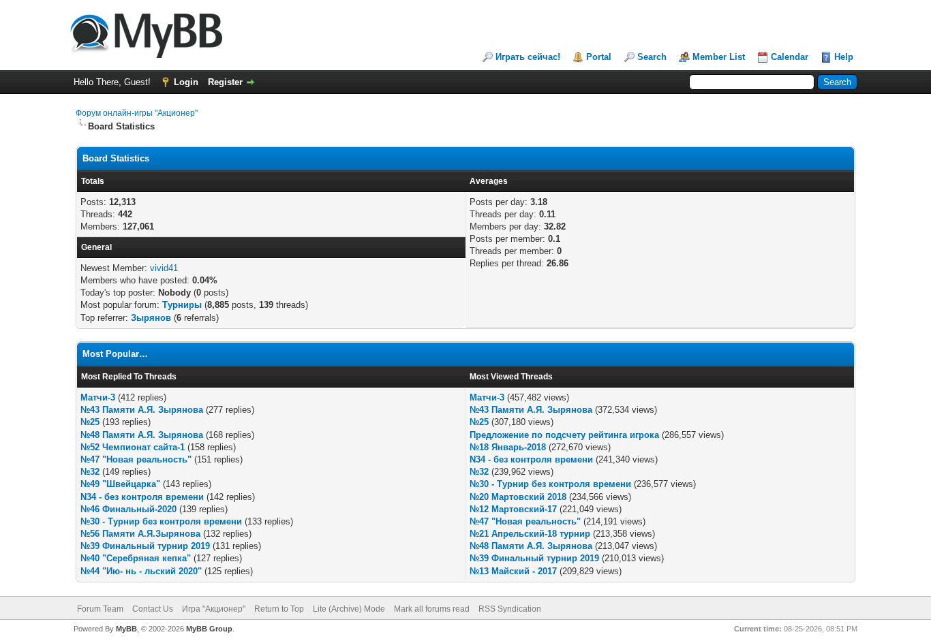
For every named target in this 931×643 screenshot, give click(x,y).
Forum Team (100, 609)
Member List (718, 57)
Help (843, 57)
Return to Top (279, 609)
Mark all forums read (432, 609)
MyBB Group (209, 629)
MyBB (126, 629)
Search (652, 57)
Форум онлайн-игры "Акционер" (137, 113)
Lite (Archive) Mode (349, 609)
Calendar (789, 57)
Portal (598, 57)
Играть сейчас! (527, 57)
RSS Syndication (509, 609)
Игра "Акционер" (213, 609)
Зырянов (151, 318)
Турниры (182, 305)
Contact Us (152, 609)
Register (225, 82)
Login (186, 82)
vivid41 (164, 268)
